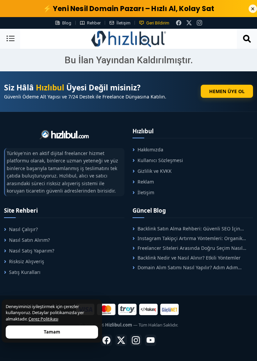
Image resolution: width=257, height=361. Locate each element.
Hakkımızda (150, 149)
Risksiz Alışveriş (26, 261)
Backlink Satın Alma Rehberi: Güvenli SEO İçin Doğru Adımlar (186, 228)
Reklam (146, 181)
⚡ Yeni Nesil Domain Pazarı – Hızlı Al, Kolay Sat (129, 8)
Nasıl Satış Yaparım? (31, 250)
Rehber (94, 22)
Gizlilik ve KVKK (155, 171)
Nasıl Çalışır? (23, 229)
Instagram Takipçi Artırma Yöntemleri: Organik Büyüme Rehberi (187, 238)
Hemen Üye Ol (227, 91)
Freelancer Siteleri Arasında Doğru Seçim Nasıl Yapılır (188, 248)
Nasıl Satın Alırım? (29, 240)
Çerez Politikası (43, 319)
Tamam (52, 332)
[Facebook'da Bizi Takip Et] (178, 22)
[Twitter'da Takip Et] (121, 340)
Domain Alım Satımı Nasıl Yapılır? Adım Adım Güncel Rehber (185, 267)
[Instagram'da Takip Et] (199, 22)
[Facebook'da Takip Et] (106, 340)
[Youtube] (150, 340)
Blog (66, 22)
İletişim (123, 22)
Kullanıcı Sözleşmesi (160, 160)
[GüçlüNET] (169, 309)
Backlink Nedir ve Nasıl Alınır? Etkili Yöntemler (189, 258)
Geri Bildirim (157, 22)
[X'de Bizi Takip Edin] (189, 22)
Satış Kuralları (24, 272)
